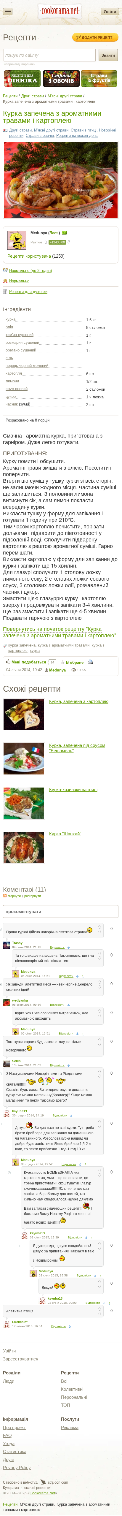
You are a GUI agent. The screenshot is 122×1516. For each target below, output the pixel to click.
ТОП (65, 1405)
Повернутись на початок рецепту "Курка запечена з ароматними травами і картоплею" (59, 632)
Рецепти (10, 96)
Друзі (8, 1459)
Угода (9, 1443)
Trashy (17, 943)
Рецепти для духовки (28, 291)
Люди (8, 1381)
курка (10, 319)
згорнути (14, 896)
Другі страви (32, 96)
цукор (11, 396)
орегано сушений (21, 350)
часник (12, 404)
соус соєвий (17, 388)
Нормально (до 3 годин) (30, 270)
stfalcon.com (57, 1482)
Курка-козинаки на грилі (73, 789)
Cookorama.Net (42, 1493)
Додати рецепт (97, 37)
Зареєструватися (20, 1358)
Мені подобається (29, 662)
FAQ (7, 1435)
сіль (9, 358)
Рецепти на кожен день (77, 135)
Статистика (14, 1451)
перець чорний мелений (27, 365)
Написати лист (64, 233)
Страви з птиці (84, 130)
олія (9, 327)
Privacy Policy (17, 1467)
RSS (5, 895)
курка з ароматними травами (63, 645)
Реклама (69, 1427)
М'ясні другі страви (65, 96)
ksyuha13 (19, 1111)
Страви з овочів (40, 135)
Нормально (19, 281)
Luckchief (20, 1322)
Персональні (74, 1397)
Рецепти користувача (29, 256)
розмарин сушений (22, 342)
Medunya (57, 670)
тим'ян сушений (19, 334)
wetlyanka (20, 1000)
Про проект (14, 1427)
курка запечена (22, 645)
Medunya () (45, 233)
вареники (28, 64)
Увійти (110, 11)
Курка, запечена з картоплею (78, 701)
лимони (12, 381)
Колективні (72, 1389)
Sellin (16, 1061)
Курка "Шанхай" (65, 833)
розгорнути (32, 896)
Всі (64, 1381)
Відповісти (57, 947)
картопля (14, 373)
